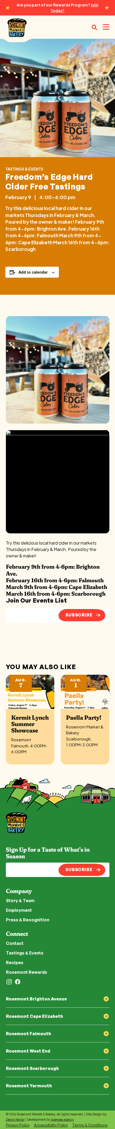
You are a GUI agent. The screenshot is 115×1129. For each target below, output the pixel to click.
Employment (19, 910)
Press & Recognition (27, 919)
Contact (15, 943)
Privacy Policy (18, 1125)
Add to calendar (33, 272)
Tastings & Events (24, 168)
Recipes (14, 962)
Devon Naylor (15, 1120)
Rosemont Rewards (26, 972)
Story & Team (20, 900)
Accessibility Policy (51, 1125)
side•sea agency (62, 1120)
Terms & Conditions (90, 1125)
